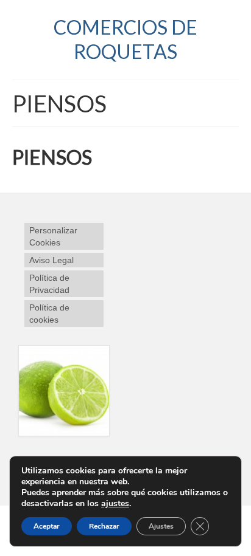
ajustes (115, 503)
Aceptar (47, 526)
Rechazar (104, 526)
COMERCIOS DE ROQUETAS (125, 39)
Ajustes (161, 526)
